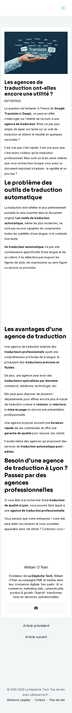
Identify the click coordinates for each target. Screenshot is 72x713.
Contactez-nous (52, 529)
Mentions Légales (18, 700)
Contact (40, 700)
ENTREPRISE (12, 101)
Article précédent (36, 626)
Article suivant (36, 637)
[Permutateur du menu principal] (63, 8)
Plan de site (57, 700)
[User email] (36, 608)
